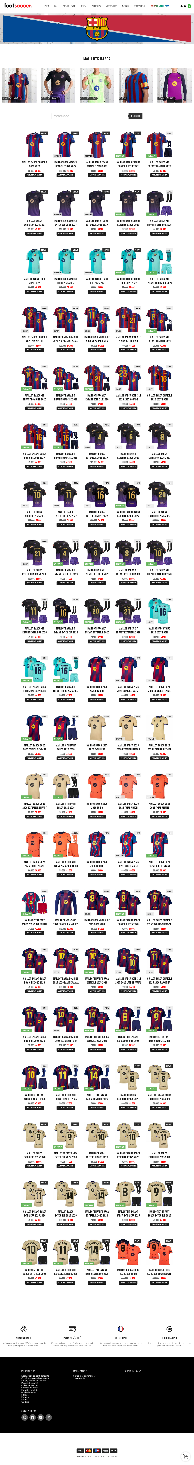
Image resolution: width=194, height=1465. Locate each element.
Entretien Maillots (29, 1390)
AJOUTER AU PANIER (34, 175)
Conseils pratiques (29, 1388)
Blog (23, 1404)
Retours (25, 1400)
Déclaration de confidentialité (35, 1376)
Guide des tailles (28, 1392)
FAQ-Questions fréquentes (33, 1381)
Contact (25, 1402)
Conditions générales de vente (35, 1378)
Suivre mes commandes (84, 1376)
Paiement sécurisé (29, 1383)
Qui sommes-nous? (30, 1385)
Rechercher (135, 116)
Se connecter (79, 1378)
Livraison (25, 1397)
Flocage (24, 1395)
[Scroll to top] (98, 1451)
